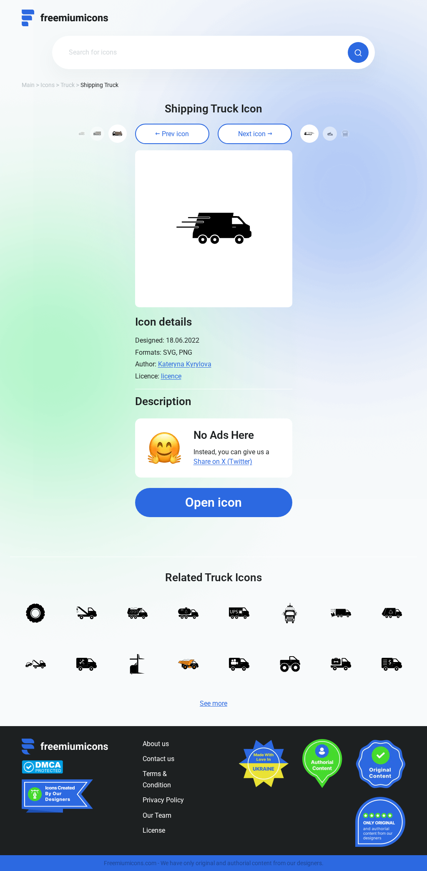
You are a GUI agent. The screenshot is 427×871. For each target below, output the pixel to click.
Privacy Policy (163, 800)
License (154, 830)
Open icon (213, 502)
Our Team (157, 815)
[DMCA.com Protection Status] (42, 767)
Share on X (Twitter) (222, 461)
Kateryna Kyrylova (184, 364)
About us (156, 744)
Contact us (158, 759)
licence (171, 376)
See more (213, 703)
